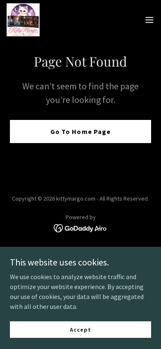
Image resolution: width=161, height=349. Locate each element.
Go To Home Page (80, 131)
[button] (149, 20)
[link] (23, 19)
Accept (80, 329)
